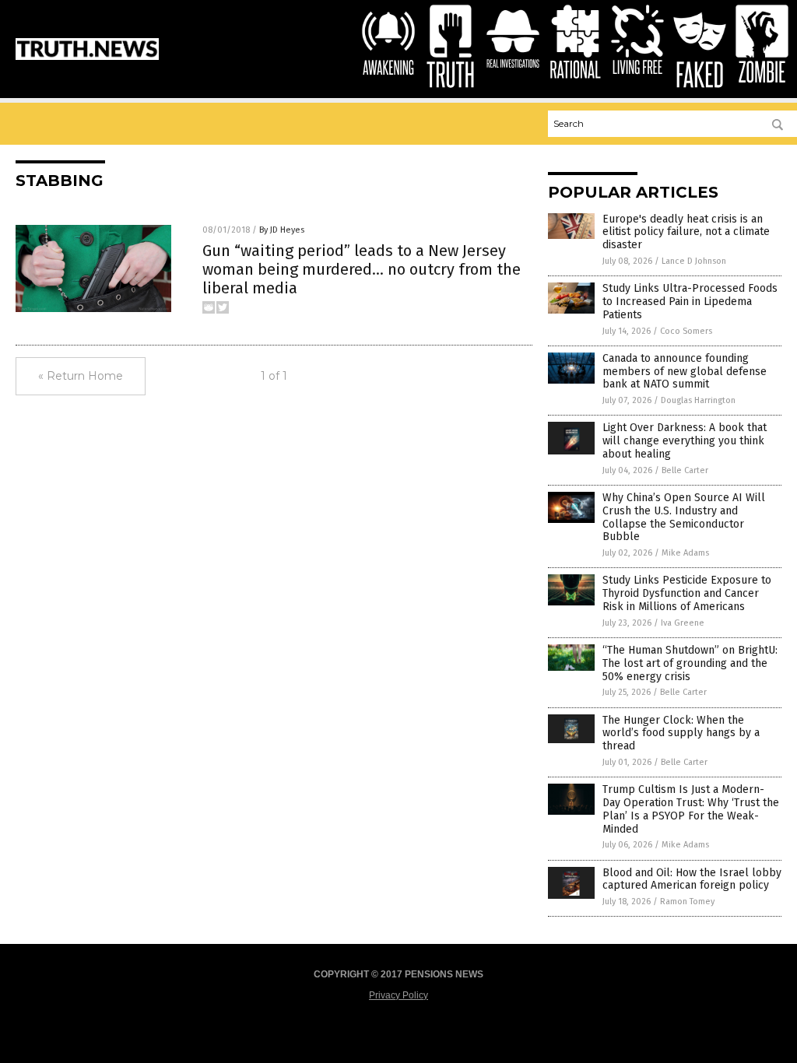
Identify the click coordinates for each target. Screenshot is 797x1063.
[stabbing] (87, 56)
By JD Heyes (281, 230)
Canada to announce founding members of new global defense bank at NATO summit (684, 371)
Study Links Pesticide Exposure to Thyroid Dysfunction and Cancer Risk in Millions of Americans (686, 593)
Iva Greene (682, 623)
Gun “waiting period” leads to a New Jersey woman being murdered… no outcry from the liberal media (361, 269)
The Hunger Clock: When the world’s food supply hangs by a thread (681, 733)
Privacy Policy (398, 995)
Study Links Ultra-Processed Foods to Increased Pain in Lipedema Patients (690, 301)
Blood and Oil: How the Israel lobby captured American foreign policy (691, 879)
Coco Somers (686, 331)
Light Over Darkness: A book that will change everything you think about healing (684, 441)
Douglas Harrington (698, 400)
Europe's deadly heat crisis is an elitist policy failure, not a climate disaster (686, 232)
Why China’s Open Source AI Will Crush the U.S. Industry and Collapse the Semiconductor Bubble (683, 517)
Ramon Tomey (687, 901)
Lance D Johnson (694, 261)
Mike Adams (685, 553)
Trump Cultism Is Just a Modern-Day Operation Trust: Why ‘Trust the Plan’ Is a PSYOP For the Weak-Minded (690, 809)
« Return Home (80, 376)
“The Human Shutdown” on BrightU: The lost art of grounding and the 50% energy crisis (690, 663)
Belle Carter (685, 470)
